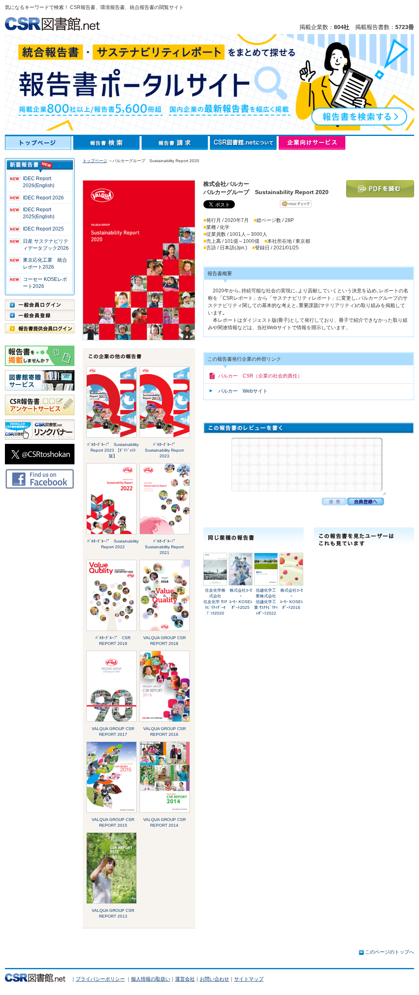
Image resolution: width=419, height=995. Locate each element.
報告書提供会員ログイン (39, 328)
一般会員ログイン (39, 304)
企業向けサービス (312, 143)
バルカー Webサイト (243, 391)
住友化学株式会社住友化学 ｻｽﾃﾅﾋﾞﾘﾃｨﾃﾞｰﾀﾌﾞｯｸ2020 (215, 601)
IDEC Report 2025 (43, 229)
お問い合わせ (214, 979)
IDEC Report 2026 (43, 198)
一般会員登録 (39, 315)
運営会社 (185, 979)
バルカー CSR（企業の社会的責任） (260, 376)
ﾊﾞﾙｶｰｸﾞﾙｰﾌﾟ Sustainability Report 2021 (164, 547)
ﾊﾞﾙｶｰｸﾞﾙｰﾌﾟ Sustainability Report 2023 (164, 450)
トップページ (39, 143)
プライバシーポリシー (100, 979)
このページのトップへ (389, 952)
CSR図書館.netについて (244, 143)
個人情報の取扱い (150, 979)
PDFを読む (380, 188)
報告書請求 (176, 143)
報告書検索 (107, 143)
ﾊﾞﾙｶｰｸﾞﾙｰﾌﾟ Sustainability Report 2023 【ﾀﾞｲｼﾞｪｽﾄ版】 (113, 450)
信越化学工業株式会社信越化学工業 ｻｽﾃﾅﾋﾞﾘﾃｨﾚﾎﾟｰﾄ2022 (266, 601)
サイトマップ (249, 979)
